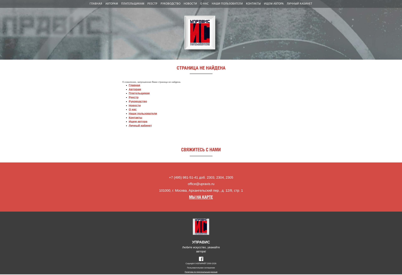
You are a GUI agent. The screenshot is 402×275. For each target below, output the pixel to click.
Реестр (152, 4)
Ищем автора (274, 4)
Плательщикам (132, 4)
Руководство (171, 4)
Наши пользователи (227, 4)
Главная (96, 4)
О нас (204, 4)
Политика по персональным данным (201, 272)
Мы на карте (201, 197)
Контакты (253, 4)
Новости (190, 4)
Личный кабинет (299, 4)
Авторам (111, 4)
